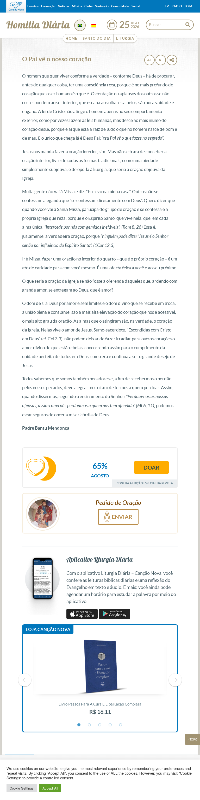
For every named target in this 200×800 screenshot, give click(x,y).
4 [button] (110, 725)
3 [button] (100, 725)
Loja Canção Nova (48, 629)
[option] (100, 680)
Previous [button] (24, 679)
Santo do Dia (97, 38)
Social (136, 6)
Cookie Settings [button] (22, 788)
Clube (88, 6)
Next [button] (175, 679)
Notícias (63, 6)
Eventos (33, 6)
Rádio (177, 6)
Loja (188, 6)
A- (160, 60)
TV (167, 6)
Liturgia (125, 38)
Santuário (102, 6)
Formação (48, 6)
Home (71, 38)
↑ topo (192, 739)
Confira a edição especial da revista (145, 483)
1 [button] (79, 725)
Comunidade (120, 6)
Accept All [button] (50, 788)
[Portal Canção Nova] (16, 6)
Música (77, 6)
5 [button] (121, 725)
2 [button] (89, 725)
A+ (149, 60)
